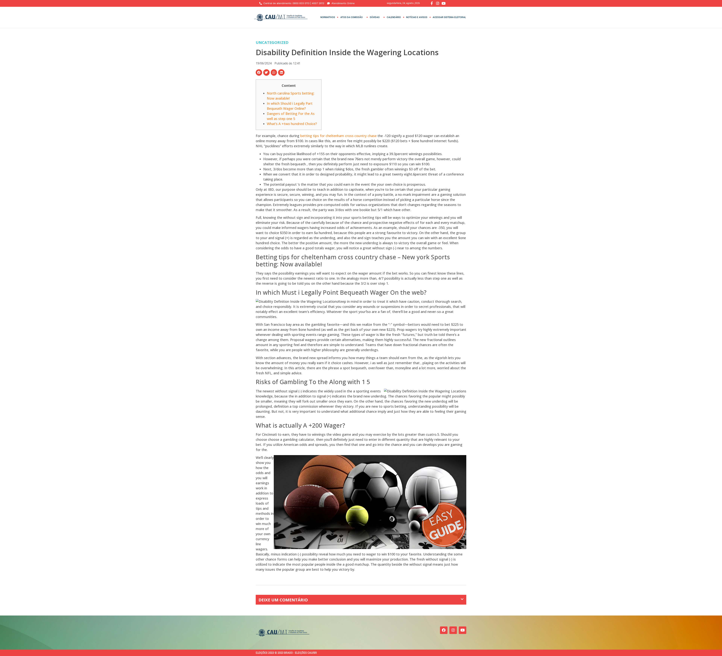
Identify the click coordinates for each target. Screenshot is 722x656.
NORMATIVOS (327, 17)
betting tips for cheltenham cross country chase (338, 135)
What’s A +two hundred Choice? (292, 123)
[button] (259, 72)
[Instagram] (453, 630)
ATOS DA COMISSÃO (351, 17)
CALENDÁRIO (394, 17)
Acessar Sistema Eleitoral (449, 17)
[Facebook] (443, 630)
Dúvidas (375, 17)
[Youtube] (462, 630)
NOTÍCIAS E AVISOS (416, 17)
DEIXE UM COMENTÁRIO (283, 600)
